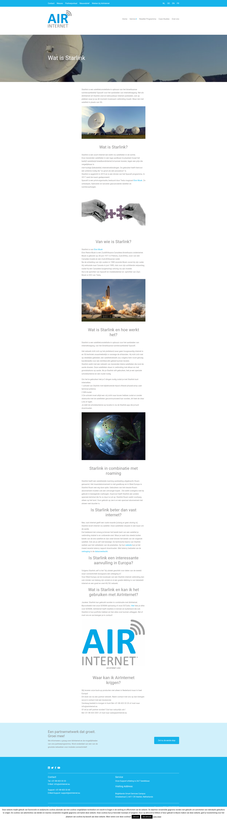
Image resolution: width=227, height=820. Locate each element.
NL (164, 3)
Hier (133, 606)
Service (133, 19)
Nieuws (60, 3)
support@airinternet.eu (70, 793)
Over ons (175, 19)
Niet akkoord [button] (147, 817)
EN (173, 3)
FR (178, 3)
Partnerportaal (71, 3)
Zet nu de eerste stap (166, 740)
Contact (51, 3)
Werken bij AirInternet (100, 3)
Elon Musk (137, 180)
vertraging (86, 551)
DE (168, 3)
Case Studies (164, 19)
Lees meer (157, 817)
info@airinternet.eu (62, 784)
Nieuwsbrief (84, 3)
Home (124, 19)
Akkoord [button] (136, 817)
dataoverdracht (101, 551)
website (128, 545)
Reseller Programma (147, 19)
